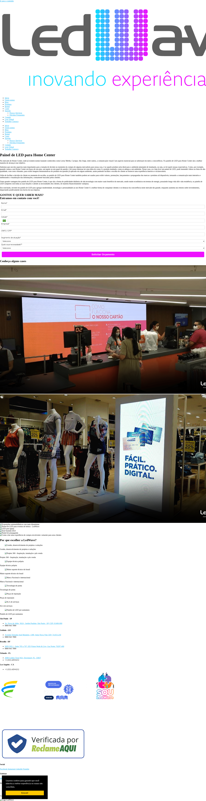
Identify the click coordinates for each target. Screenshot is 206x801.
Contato (8, 117)
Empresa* (5, 224)
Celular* (4, 217)
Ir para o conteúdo (7, 1)
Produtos (8, 104)
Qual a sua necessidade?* (11, 245)
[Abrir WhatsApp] (200, 795)
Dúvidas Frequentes (17, 115)
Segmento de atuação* (11, 238)
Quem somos (10, 100)
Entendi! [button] (24, 793)
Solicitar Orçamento (103, 254)
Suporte (8, 111)
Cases (7, 109)
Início (7, 98)
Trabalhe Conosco (11, 122)
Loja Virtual (9, 119)
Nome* (4, 203)
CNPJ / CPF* (6, 231)
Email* (3, 210)
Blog (6, 102)
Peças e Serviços (16, 113)
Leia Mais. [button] (10, 787)
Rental (7, 106)
